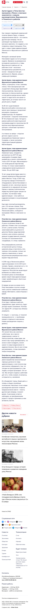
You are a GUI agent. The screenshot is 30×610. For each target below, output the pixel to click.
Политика (4, 535)
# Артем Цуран (7, 408)
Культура (4, 544)
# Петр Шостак (17, 408)
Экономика (5, 538)
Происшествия (6, 559)
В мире (4, 550)
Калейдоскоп (6, 556)
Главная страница (6, 7)
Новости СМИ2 (6, 511)
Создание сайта (6, 607)
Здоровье (5, 547)
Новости (16, 7)
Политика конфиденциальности (10, 598)
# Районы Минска (15, 405)
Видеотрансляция (21, 552)
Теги (17, 555)
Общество (24, 7)
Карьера (18, 541)
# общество (6, 405)
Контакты (18, 538)
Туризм (4, 553)
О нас (17, 535)
